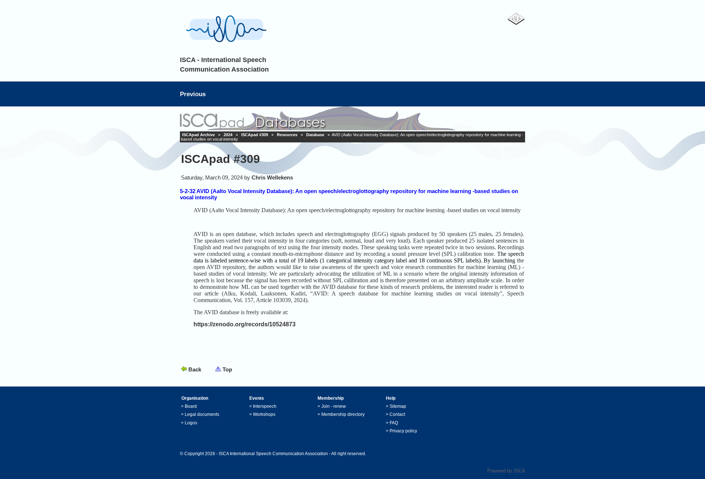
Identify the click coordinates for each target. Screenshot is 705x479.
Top (227, 369)
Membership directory (343, 414)
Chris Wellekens (272, 177)
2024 (228, 135)
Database (315, 135)
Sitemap (398, 406)
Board (191, 406)
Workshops (264, 414)
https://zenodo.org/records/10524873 (245, 324)
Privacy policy (403, 430)
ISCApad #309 (254, 135)
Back (194, 369)
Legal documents (202, 414)
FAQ (394, 422)
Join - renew (333, 406)
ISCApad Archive (198, 135)
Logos (191, 422)
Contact (397, 414)
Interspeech (264, 406)
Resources (287, 135)
